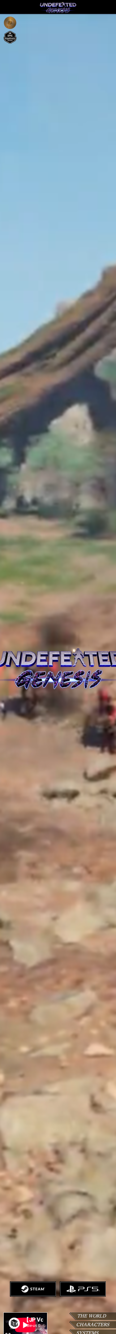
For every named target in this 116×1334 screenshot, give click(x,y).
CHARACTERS (92, 1324)
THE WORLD (91, 1316)
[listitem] (33, 1289)
